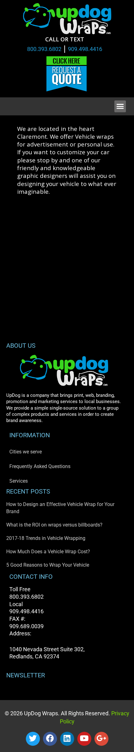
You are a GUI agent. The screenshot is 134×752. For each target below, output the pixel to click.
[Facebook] (50, 739)
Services (18, 481)
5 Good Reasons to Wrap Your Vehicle (47, 565)
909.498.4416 (85, 49)
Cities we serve (25, 452)
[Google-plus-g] (101, 739)
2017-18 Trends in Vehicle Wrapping (45, 538)
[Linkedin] (67, 739)
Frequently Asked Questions (39, 466)
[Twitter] (33, 739)
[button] (120, 106)
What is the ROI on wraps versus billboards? (54, 525)
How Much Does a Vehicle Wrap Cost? (48, 552)
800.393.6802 (44, 49)
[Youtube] (84, 739)
